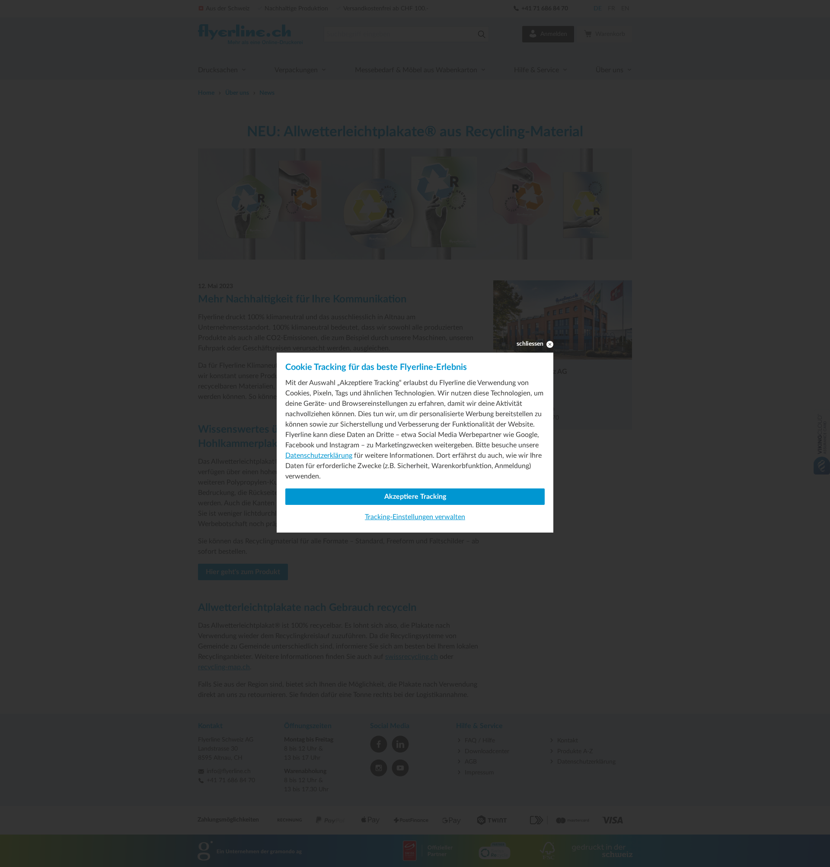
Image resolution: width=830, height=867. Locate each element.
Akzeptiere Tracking (415, 496)
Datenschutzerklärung (318, 455)
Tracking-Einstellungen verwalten (415, 517)
